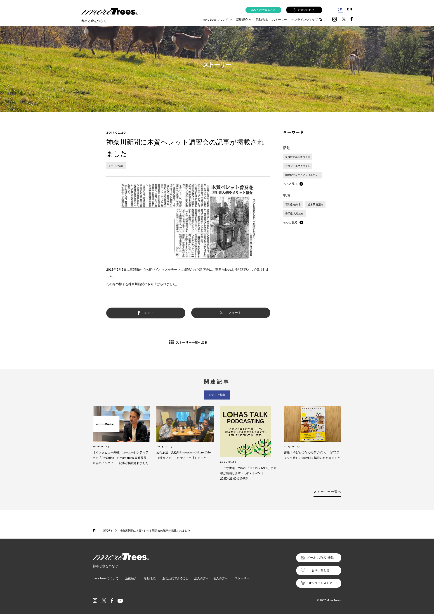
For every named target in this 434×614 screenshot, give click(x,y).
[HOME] (94, 530)
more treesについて (215, 19)
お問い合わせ (306, 10)
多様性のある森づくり (297, 157)
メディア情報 (115, 165)
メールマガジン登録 (320, 557)
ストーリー (279, 19)
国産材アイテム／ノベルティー (302, 175)
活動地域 (262, 19)
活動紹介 (131, 578)
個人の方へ (220, 578)
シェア (149, 313)
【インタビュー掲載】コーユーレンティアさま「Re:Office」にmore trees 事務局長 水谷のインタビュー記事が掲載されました (121, 458)
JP (340, 9)
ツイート (235, 312)
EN (350, 9)
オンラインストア (320, 583)
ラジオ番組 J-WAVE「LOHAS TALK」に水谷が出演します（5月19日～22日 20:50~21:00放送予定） (248, 473)
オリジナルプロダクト (297, 166)
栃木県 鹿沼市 (315, 204)
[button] (293, 184)
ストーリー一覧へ (327, 492)
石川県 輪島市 (293, 204)
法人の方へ (201, 578)
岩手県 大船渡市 (294, 213)
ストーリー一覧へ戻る (192, 342)
